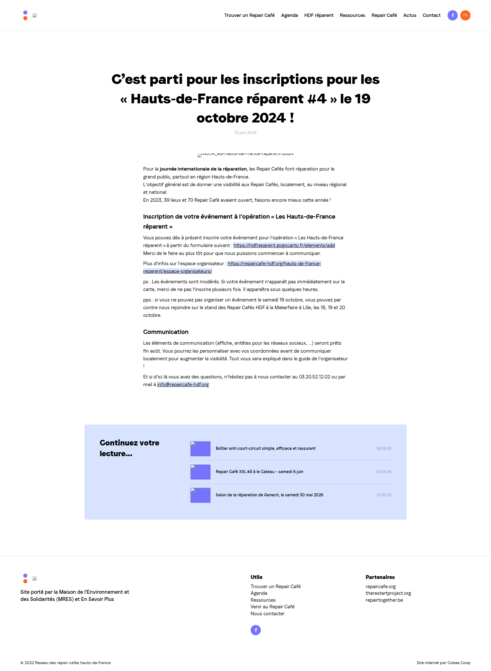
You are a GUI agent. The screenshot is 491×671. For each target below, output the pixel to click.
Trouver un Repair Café (249, 15)
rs (465, 15)
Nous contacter (268, 614)
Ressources (352, 15)
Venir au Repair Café (273, 607)
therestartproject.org (388, 593)
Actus (409, 15)
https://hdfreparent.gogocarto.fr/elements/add (284, 245)
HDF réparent (318, 15)
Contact (432, 15)
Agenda (289, 15)
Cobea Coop (459, 662)
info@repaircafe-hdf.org (183, 384)
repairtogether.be (384, 600)
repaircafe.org (381, 586)
